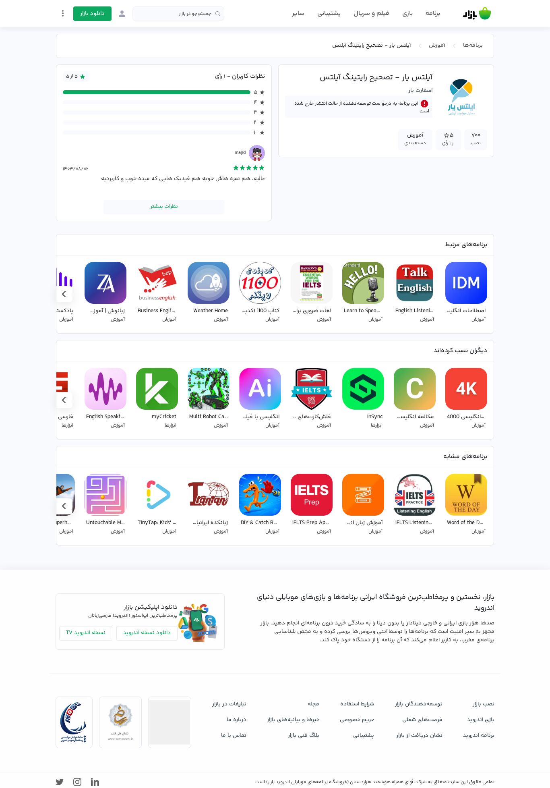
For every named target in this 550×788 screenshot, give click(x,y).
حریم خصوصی (357, 719)
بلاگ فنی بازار (303, 735)
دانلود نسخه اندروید (147, 632)
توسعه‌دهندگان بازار (418, 704)
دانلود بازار (92, 13)
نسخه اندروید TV (85, 632)
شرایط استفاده (357, 704)
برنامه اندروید (478, 735)
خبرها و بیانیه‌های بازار (293, 719)
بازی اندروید (480, 719)
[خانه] (476, 13)
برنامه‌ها (473, 45)
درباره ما (236, 719)
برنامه (433, 14)
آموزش (437, 45)
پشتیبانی (329, 13)
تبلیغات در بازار (229, 704)
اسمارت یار (420, 90)
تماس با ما (233, 735)
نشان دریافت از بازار (419, 735)
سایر (298, 14)
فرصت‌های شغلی (422, 719)
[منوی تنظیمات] (63, 13)
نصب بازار (483, 704)
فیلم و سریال (371, 13)
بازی (407, 14)
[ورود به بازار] (122, 13)
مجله (313, 704)
